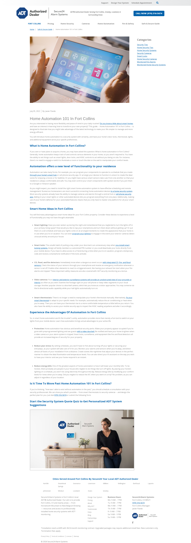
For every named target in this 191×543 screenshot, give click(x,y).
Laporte (151, 483)
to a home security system (121, 191)
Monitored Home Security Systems (151, 65)
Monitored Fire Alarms (146, 62)
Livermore (91, 483)
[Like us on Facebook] (133, 523)
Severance (76, 483)
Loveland (76, 491)
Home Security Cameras (147, 59)
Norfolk (46, 483)
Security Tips (142, 44)
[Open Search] (157, 3)
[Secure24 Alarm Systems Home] (42, 13)
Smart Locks (142, 56)
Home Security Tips (145, 47)
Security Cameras (144, 53)
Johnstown (47, 491)
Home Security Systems (146, 50)
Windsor (61, 491)
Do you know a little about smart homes (116, 123)
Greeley (105, 491)
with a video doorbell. (86, 331)
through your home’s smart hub (43, 175)
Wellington (121, 483)
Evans (90, 491)
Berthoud (136, 483)
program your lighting (81, 233)
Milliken (105, 483)
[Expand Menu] (74, 23)
